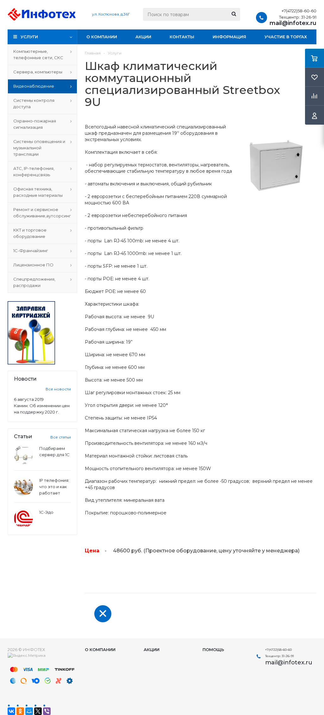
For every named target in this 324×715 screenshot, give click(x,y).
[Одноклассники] (20, 711)
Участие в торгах (286, 36)
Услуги (29, 36)
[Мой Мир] (29, 711)
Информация (229, 36)
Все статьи (60, 437)
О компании (101, 36)
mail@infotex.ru (293, 23)
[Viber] (47, 711)
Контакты (182, 36)
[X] (38, 711)
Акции (143, 36)
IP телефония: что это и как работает (54, 486)
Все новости (58, 389)
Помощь (213, 649)
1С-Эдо (46, 512)
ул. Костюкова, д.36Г (111, 14)
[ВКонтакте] (11, 711)
